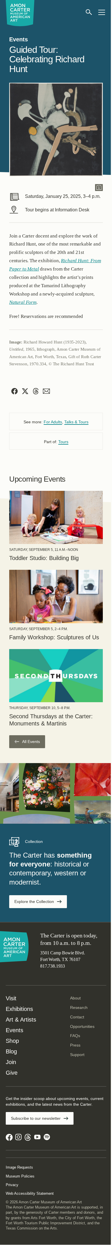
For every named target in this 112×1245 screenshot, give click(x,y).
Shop (12, 1041)
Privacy (12, 1185)
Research (79, 1007)
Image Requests (19, 1167)
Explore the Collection (34, 901)
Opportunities (82, 1026)
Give (12, 1073)
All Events (31, 741)
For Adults (53, 422)
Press (75, 1045)
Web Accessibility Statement (30, 1193)
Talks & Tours (76, 422)
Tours (63, 441)
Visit (11, 998)
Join (11, 1062)
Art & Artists (21, 1019)
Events (14, 1030)
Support (77, 1054)
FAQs (75, 1035)
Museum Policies (20, 1176)
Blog (11, 1051)
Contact (77, 1017)
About (75, 998)
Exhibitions (19, 1009)
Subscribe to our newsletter (36, 1118)
